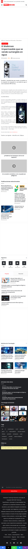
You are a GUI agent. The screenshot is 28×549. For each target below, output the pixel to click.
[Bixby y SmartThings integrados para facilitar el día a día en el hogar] (14, 413)
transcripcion (4, 438)
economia (22, 429)
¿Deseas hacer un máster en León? (19, 206)
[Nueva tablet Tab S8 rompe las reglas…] (23, 418)
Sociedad (22, 537)
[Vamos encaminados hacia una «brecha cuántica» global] (21, 350)
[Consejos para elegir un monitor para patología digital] (5, 413)
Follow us (3, 443)
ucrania (10, 438)
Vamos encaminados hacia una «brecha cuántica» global (20, 356)
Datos (22, 534)
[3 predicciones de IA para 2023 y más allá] (7, 365)
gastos (3, 431)
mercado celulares (21, 431)
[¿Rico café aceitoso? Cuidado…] (5, 408)
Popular (7, 273)
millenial (3, 434)
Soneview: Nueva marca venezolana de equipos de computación (12, 291)
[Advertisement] (14, 22)
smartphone (4, 436)
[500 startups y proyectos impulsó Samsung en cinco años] (14, 418)
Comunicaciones (16, 534)
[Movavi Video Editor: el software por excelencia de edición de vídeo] (5, 280)
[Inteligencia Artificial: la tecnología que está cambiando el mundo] (7, 350)
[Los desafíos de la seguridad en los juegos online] (5, 298)
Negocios (14, 537)
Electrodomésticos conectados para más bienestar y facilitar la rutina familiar (7, 188)
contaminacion (11, 429)
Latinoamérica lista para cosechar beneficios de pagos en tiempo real (6, 216)
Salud (18, 537)
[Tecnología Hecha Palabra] (9, 5)
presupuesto (15, 434)
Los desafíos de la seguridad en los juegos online (18, 296)
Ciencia (9, 534)
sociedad (10, 436)
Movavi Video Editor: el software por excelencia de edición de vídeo (17, 280)
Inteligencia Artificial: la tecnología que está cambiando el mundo (7, 356)
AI (5, 429)
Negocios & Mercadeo (11, 40)
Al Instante (14, 539)
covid (17, 429)
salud (21, 434)
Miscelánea (18, 40)
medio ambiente (12, 431)
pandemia (9, 434)
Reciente (21, 273)
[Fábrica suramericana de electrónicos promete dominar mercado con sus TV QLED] (5, 418)
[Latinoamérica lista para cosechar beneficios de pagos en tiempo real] (7, 209)
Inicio (3, 40)
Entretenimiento (7, 537)
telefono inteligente (18, 436)
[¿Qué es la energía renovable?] (21, 365)
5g (2, 429)
